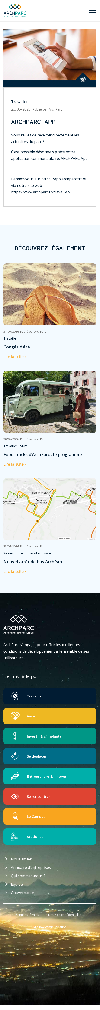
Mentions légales (27, 914)
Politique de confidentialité (62, 914)
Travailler (19, 101)
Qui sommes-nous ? (28, 875)
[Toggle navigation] (92, 10)
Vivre (23, 446)
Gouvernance (22, 892)
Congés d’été (16, 347)
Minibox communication (50, 927)
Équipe (17, 884)
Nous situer (21, 859)
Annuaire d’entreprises (31, 867)
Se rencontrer (13, 553)
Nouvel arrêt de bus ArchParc (33, 561)
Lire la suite (13, 356)
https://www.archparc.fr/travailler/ (40, 192)
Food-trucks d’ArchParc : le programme (42, 454)
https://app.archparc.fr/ (61, 178)
